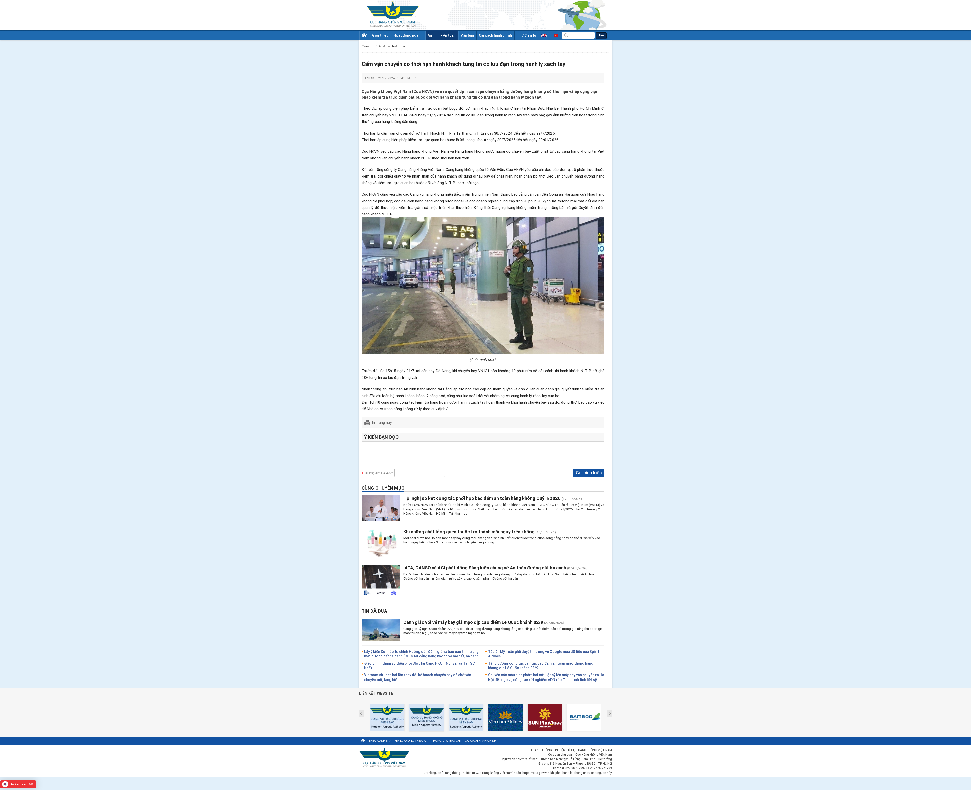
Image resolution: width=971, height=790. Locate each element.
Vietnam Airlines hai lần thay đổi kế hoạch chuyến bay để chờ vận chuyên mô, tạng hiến (417, 677)
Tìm (601, 35)
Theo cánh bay (380, 740)
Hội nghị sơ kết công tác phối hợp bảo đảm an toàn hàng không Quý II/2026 (482, 498)
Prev (361, 713)
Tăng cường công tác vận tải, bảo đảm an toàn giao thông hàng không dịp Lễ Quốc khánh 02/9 (540, 665)
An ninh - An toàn (442, 35)
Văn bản (467, 35)
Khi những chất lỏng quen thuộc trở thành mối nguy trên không (469, 532)
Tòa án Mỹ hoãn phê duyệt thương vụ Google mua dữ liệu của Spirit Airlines (543, 654)
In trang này (382, 422)
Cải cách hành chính (495, 35)
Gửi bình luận (589, 473)
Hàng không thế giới (411, 740)
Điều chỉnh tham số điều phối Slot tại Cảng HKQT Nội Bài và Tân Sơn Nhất (420, 665)
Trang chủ (369, 46)
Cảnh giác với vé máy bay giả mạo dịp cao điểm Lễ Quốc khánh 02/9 (473, 622)
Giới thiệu (380, 35)
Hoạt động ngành (408, 35)
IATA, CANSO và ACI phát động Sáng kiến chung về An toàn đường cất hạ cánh (484, 568)
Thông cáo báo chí (446, 740)
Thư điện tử (526, 35)
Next (610, 713)
